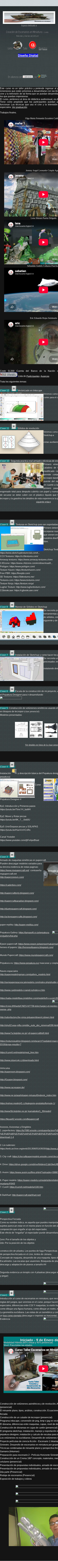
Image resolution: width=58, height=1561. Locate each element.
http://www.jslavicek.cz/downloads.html (19, 1060)
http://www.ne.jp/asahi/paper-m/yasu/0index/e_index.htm (28, 1095)
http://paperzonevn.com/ (12, 877)
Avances (45, 376)
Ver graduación (19, 107)
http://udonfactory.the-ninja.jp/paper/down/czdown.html (27, 1017)
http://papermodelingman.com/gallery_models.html (25, 974)
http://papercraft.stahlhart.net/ (26, 1195)
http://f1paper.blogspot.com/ (13, 1079)
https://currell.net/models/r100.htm (26, 1187)
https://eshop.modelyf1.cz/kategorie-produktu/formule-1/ (27, 1103)
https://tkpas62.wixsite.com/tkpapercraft (19, 1119)
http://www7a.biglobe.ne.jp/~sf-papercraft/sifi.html (24, 1033)
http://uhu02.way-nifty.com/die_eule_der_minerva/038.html (29, 1025)
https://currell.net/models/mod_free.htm (19, 1052)
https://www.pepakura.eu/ (26, 963)
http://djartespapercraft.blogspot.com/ (18, 909)
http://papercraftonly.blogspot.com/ (17, 893)
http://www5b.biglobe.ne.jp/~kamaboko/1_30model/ (25, 1111)
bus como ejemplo (12, 1315)
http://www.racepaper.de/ (12, 1087)
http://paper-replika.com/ (26, 924)
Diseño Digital (28, 55)
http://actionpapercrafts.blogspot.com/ (18, 916)
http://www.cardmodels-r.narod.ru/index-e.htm (22, 990)
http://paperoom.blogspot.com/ (15, 1072)
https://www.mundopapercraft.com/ (36, 955)
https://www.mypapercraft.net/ (14, 870)
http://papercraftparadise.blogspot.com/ (19, 901)
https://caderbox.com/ (10, 885)
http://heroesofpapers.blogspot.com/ (35, 947)
